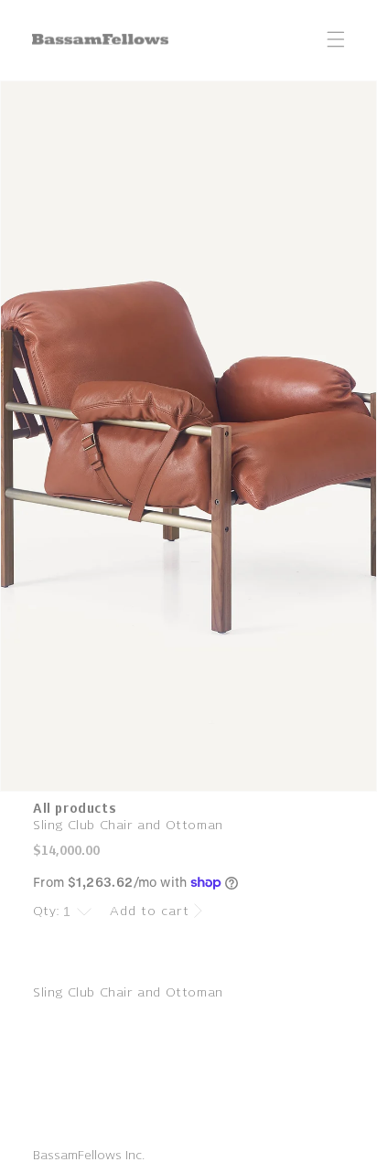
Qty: (46, 911)
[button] (336, 39)
